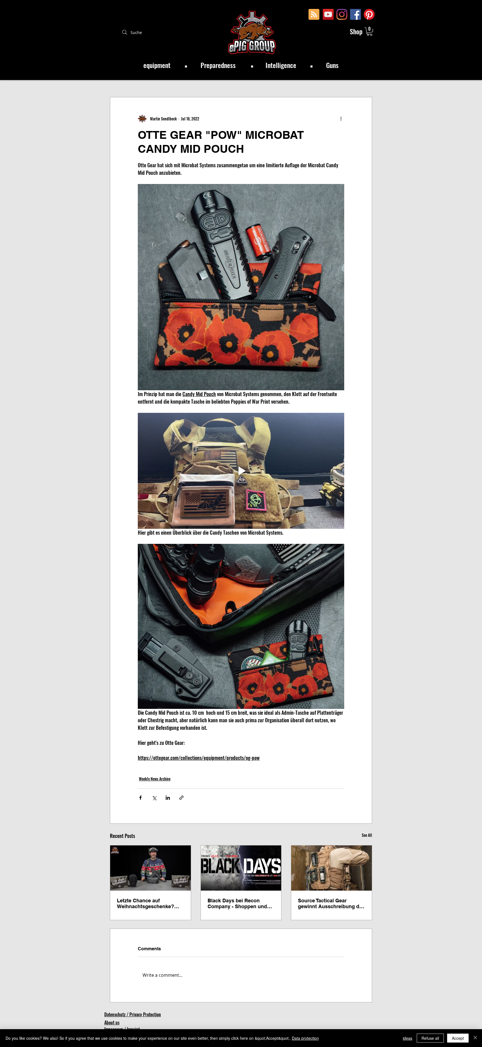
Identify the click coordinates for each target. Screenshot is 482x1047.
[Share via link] (181, 797)
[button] (370, 31)
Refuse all (430, 1038)
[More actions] (341, 118)
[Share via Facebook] (140, 797)
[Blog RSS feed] (314, 14)
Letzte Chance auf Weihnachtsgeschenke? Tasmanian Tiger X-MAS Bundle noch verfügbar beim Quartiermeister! (145, 903)
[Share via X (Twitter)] (154, 797)
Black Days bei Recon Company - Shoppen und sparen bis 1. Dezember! (237, 903)
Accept (458, 1038)
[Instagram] (341, 14)
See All (367, 835)
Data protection (305, 1038)
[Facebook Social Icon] (355, 14)
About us (111, 1022)
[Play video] (241, 471)
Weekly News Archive (154, 779)
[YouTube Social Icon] (328, 14)
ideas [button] (407, 1038)
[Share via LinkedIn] (167, 797)
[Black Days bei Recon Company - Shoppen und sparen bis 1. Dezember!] (241, 868)
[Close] (475, 1038)
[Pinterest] (369, 14)
